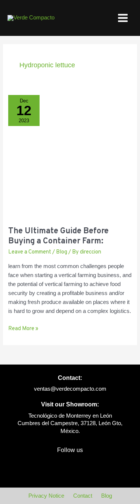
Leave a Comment (29, 252)
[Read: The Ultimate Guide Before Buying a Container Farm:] (69, 156)
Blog (61, 252)
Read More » (23, 328)
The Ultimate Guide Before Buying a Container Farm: (58, 236)
